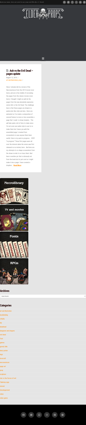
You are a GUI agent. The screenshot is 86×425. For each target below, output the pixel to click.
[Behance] (84, 2)
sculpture (3, 374)
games (2, 342)
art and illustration (12, 80)
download (3, 327)
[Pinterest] (80, 2)
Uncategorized (5, 390)
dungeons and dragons (7, 331)
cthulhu (2, 319)
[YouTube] (72, 2)
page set (3, 366)
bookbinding (4, 315)
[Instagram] (76, 2)
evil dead (3, 335)
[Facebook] (64, 2)
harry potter (4, 350)
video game (4, 398)
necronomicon (4, 362)
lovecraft (3, 358)
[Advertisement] (43, 35)
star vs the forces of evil (8, 378)
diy (1, 323)
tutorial (2, 386)
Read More (17, 165)
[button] (43, 58)
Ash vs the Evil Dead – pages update (19, 72)
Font (1, 339)
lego (1, 354)
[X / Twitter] (68, 2)
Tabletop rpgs (4, 382)
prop (20, 80)
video (2, 394)
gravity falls (3, 346)
